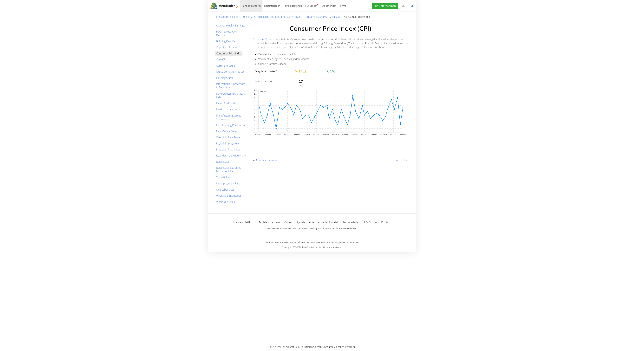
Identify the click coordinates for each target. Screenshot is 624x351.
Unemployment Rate (228, 183)
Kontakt (386, 222)
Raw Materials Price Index (231, 155)
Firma (343, 5)
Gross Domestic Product (230, 71)
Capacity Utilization (227, 47)
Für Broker (311, 5)
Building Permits (225, 41)
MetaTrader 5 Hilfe (227, 17)
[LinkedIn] (312, 234)
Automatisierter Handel (323, 222)
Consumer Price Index (265, 39)
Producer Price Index (228, 149)
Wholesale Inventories (228, 195)
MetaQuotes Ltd (310, 247)
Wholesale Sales (225, 202)
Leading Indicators (226, 109)
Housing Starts (224, 78)
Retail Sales (222, 161)
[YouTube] (317, 234)
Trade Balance (224, 177)
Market (288, 222)
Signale (300, 222)
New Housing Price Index (230, 125)
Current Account (225, 65)
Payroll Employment (227, 143)
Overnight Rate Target (228, 137)
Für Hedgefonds (293, 5)
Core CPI (221, 59)
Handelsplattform (251, 5)
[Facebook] (307, 234)
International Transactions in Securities (230, 85)
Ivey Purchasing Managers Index (231, 95)
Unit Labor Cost (225, 189)
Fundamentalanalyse (316, 17)
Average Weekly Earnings (230, 25)
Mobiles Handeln (269, 222)
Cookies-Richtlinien (346, 346)
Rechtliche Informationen (330, 247)
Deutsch (402, 5)
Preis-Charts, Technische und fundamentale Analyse (271, 17)
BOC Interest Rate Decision (226, 33)
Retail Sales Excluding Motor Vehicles (228, 169)
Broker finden (329, 5)
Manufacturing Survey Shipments (228, 117)
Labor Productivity (226, 103)
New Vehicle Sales (226, 131)
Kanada (336, 17)
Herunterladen (272, 5)
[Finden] (412, 5)
